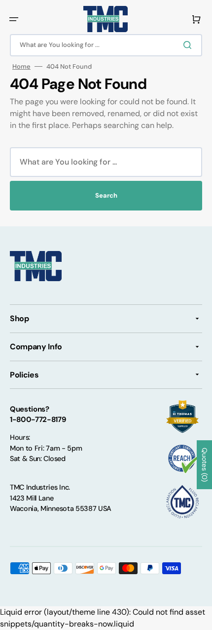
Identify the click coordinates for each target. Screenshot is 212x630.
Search (106, 195)
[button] (14, 19)
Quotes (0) (204, 465)
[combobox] (106, 45)
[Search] (189, 45)
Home (21, 66)
